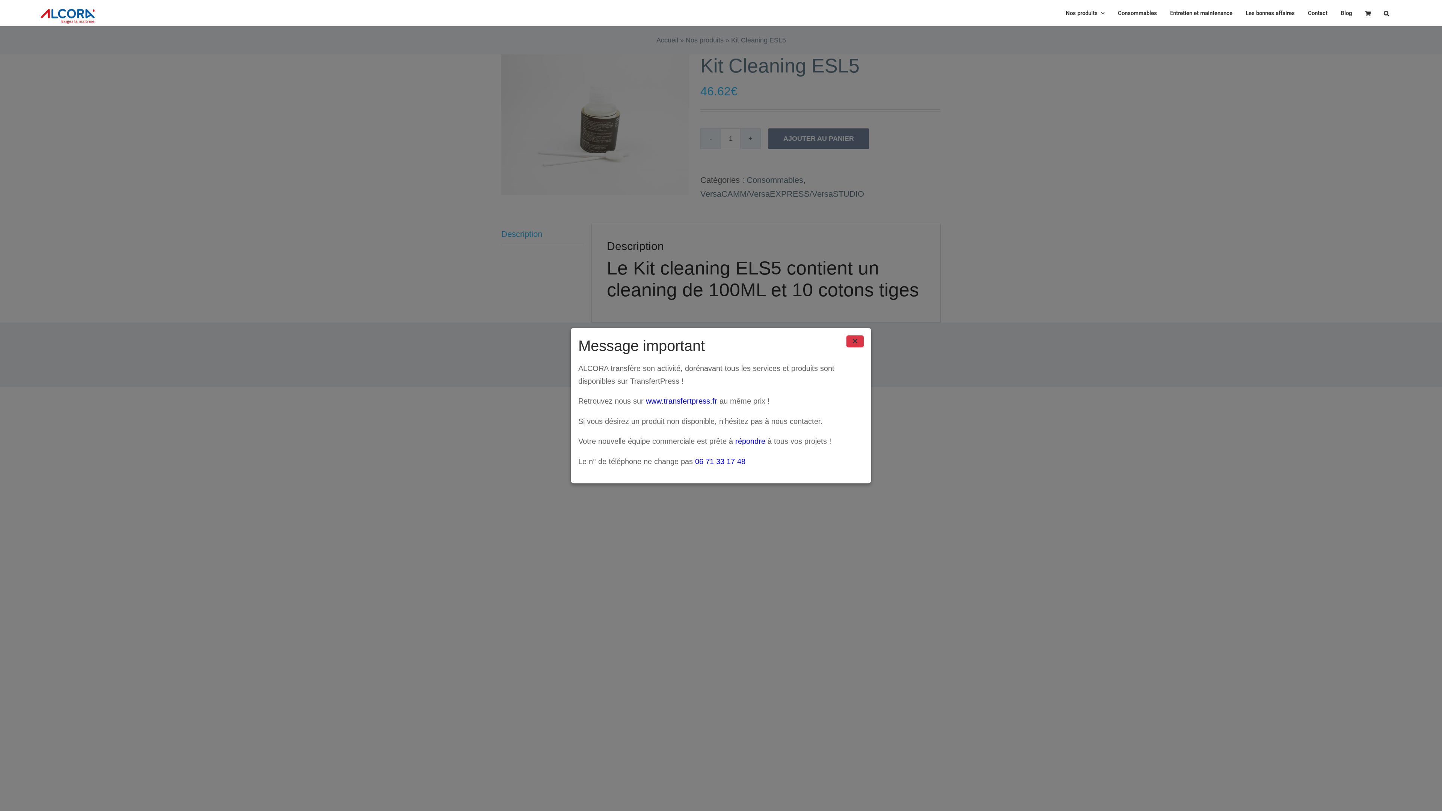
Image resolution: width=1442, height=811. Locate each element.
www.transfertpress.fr (681, 401)
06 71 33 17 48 (720, 461)
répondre (750, 441)
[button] (1386, 13)
